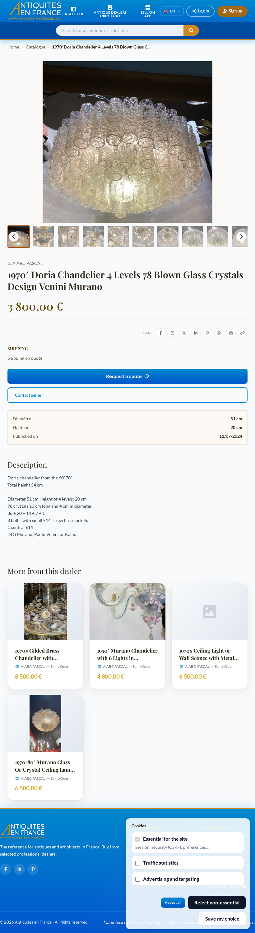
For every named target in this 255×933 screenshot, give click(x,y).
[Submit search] (191, 30)
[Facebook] (5, 869)
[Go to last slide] (14, 237)
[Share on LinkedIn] (196, 333)
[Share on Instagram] (172, 333)
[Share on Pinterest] (207, 333)
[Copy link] (243, 333)
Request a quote (124, 376)
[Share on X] (184, 333)
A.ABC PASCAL (27, 263)
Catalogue (35, 46)
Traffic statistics (160, 863)
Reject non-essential (216, 902)
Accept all (173, 902)
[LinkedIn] (19, 869)
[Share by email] (231, 333)
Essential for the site (165, 839)
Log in (203, 10)
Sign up (235, 10)
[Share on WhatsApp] (219, 333)
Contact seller (28, 395)
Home (13, 46)
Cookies (139, 825)
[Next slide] (241, 237)
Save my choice (222, 918)
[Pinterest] (33, 869)
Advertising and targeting (171, 879)
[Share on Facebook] (161, 333)
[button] (18, 236)
